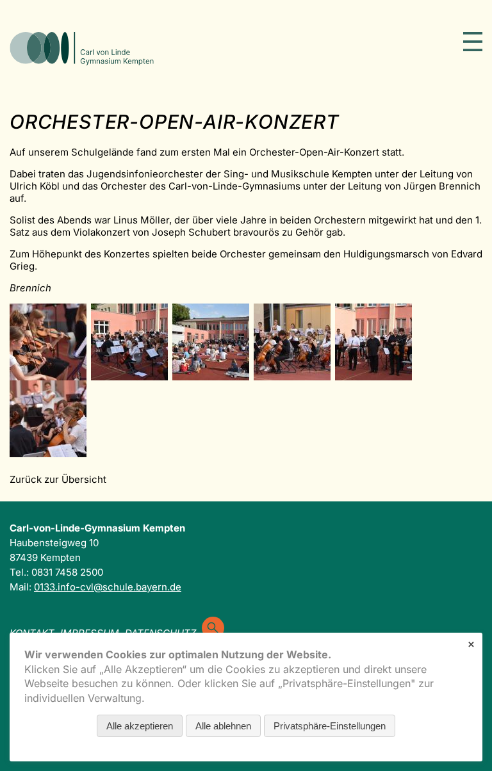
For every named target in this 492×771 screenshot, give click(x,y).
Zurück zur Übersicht (58, 479)
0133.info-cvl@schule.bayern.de (107, 587)
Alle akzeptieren (139, 725)
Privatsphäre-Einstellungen (330, 725)
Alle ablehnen (223, 725)
